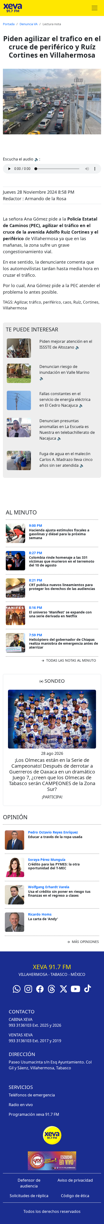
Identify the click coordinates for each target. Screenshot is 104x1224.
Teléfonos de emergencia (32, 1095)
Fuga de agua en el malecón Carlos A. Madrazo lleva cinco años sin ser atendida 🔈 (66, 459)
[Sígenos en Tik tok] (87, 988)
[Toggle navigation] (94, 8)
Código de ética (75, 1195)
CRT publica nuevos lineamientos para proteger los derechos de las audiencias (62, 586)
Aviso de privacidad (75, 1180)
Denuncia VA (28, 24)
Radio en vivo (21, 1104)
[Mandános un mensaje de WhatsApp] (17, 988)
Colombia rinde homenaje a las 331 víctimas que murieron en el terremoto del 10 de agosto (61, 561)
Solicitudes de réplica (29, 1195)
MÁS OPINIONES (85, 941)
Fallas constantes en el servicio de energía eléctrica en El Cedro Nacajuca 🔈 (64, 399)
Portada (9, 24)
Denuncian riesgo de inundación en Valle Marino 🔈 (64, 372)
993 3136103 (20, 1025)
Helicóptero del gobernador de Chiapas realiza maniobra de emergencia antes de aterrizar (63, 643)
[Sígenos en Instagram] (28, 988)
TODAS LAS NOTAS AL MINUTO (70, 660)
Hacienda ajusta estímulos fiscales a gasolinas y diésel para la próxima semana (59, 534)
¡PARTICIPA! (52, 797)
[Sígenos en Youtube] (75, 988)
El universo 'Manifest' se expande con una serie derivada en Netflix (60, 614)
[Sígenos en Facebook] (40, 988)
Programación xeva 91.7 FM (34, 1114)
